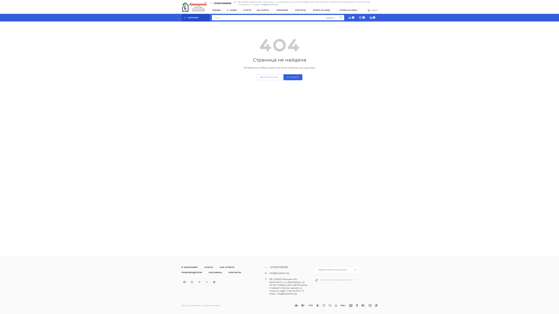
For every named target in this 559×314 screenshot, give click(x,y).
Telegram (199, 282)
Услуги (208, 267)
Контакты (235, 272)
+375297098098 (222, 3)
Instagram (192, 282)
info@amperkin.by (269, 4)
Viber (207, 282)
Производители (191, 272)
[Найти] (341, 17)
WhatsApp (214, 282)
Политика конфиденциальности (336, 280)
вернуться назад (269, 77)
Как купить (227, 267)
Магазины (215, 272)
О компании (189, 267)
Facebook (184, 282)
